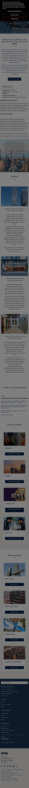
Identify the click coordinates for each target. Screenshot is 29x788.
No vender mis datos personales (14, 11)
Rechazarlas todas (14, 14)
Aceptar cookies (14, 18)
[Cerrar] (26, 2)
